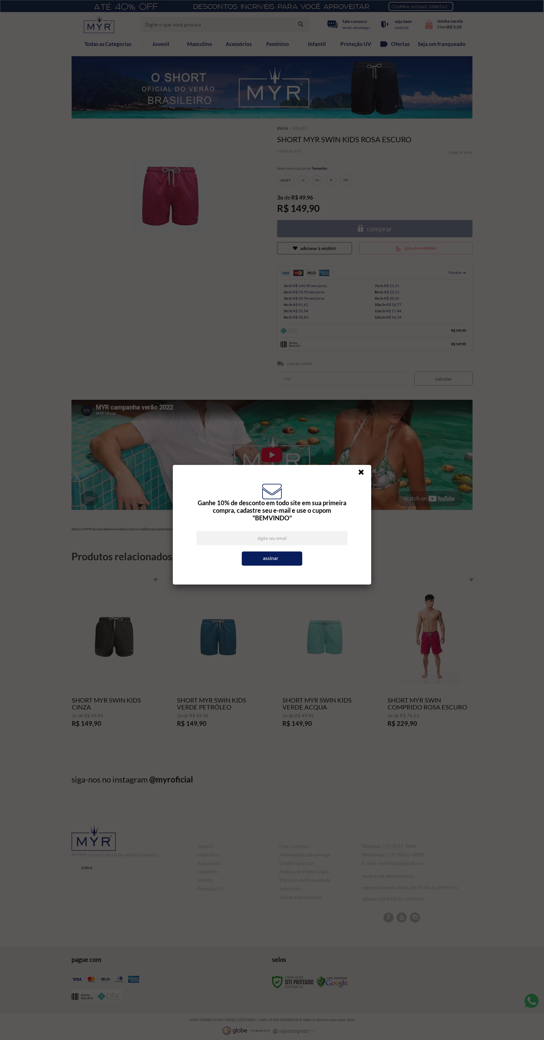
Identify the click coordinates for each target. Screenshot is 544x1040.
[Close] (364, 473)
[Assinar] (272, 558)
